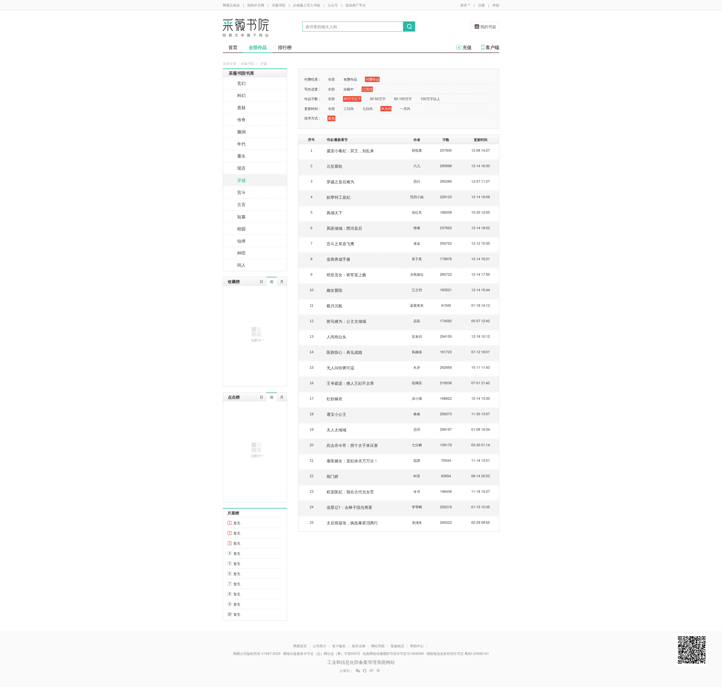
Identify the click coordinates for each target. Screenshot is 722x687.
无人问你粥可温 (340, 367)
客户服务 (339, 645)
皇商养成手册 (338, 259)
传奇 (241, 119)
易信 (364, 670)
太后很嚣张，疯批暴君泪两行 (352, 522)
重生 (241, 156)
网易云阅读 (231, 5)
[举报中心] (515, 654)
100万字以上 (430, 98)
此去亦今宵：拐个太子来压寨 (352, 445)
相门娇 (332, 476)
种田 (241, 253)
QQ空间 (378, 670)
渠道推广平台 (355, 5)
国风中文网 (255, 5)
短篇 (241, 216)
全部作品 (258, 47)
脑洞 (241, 131)
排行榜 (285, 47)
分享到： (346, 670)
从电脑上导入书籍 (306, 5)
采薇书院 (278, 5)
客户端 (492, 47)
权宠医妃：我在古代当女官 (350, 491)
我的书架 (488, 26)
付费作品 (372, 79)
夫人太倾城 (336, 429)
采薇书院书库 (241, 73)
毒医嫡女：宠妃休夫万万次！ (352, 460)
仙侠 (241, 241)
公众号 (333, 5)
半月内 (386, 108)
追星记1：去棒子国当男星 (349, 507)
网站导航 (378, 645)
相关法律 (358, 645)
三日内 (349, 108)
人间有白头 (336, 336)
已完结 (367, 89)
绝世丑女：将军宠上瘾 (346, 274)
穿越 (241, 180)
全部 (331, 79)
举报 (495, 5)
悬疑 (241, 107)
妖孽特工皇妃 (338, 197)
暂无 (237, 522)
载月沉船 (334, 305)
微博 (371, 670)
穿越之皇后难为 (340, 181)
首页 (232, 47)
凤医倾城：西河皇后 (344, 228)
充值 (467, 47)
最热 (331, 118)
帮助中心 (417, 645)
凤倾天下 (334, 212)
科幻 (241, 95)
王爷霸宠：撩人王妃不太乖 (350, 383)
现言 (241, 168)
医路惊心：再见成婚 (344, 352)
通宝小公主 (336, 414)
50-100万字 (403, 98)
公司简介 (319, 645)
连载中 (349, 89)
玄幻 (241, 83)
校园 (241, 228)
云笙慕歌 (334, 166)
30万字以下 (352, 98)
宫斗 (241, 192)
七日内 (367, 108)
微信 (358, 670)
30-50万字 (378, 98)
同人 (241, 265)
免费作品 (350, 79)
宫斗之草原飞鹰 (340, 243)
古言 (241, 204)
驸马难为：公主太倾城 (346, 321)
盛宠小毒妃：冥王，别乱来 (350, 150)
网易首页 (300, 645)
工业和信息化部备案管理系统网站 (361, 662)
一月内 (405, 108)
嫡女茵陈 (334, 290)
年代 (241, 144)
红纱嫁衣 (334, 398)
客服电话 (397, 645)
